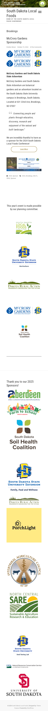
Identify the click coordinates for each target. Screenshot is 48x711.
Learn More (24, 149)
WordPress (30, 708)
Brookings (29, 176)
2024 (10, 176)
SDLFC (35, 176)
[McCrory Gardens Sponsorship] (24, 53)
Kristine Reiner (11, 47)
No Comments (36, 47)
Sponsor (15, 176)
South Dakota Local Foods (22, 13)
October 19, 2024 (22, 47)
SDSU (8, 178)
